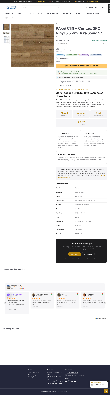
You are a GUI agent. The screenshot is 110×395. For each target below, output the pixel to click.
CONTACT (9, 18)
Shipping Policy (32, 377)
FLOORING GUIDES (92, 14)
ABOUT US (9, 14)
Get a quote (74, 254)
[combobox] (41, 7)
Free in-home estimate (92, 1)
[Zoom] (32, 45)
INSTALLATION (36, 14)
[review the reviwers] (52, 294)
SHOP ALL (21, 14)
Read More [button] (35, 306)
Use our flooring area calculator (99, 40)
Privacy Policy (32, 375)
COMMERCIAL (53, 14)
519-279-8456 (41, 1)
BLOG (78, 14)
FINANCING (68, 14)
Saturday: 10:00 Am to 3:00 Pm (54, 377)
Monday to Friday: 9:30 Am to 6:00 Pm (55, 373)
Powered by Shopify (62, 391)
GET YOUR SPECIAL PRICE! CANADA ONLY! (81, 66)
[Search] (58, 7)
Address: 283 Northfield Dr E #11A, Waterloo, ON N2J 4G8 (54, 382)
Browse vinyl (88, 254)
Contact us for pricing (77, 77)
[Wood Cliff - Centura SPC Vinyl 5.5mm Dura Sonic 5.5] (11, 346)
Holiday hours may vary (53, 380)
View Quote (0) (109, 8)
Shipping (58, 61)
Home (57, 24)
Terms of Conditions (34, 373)
